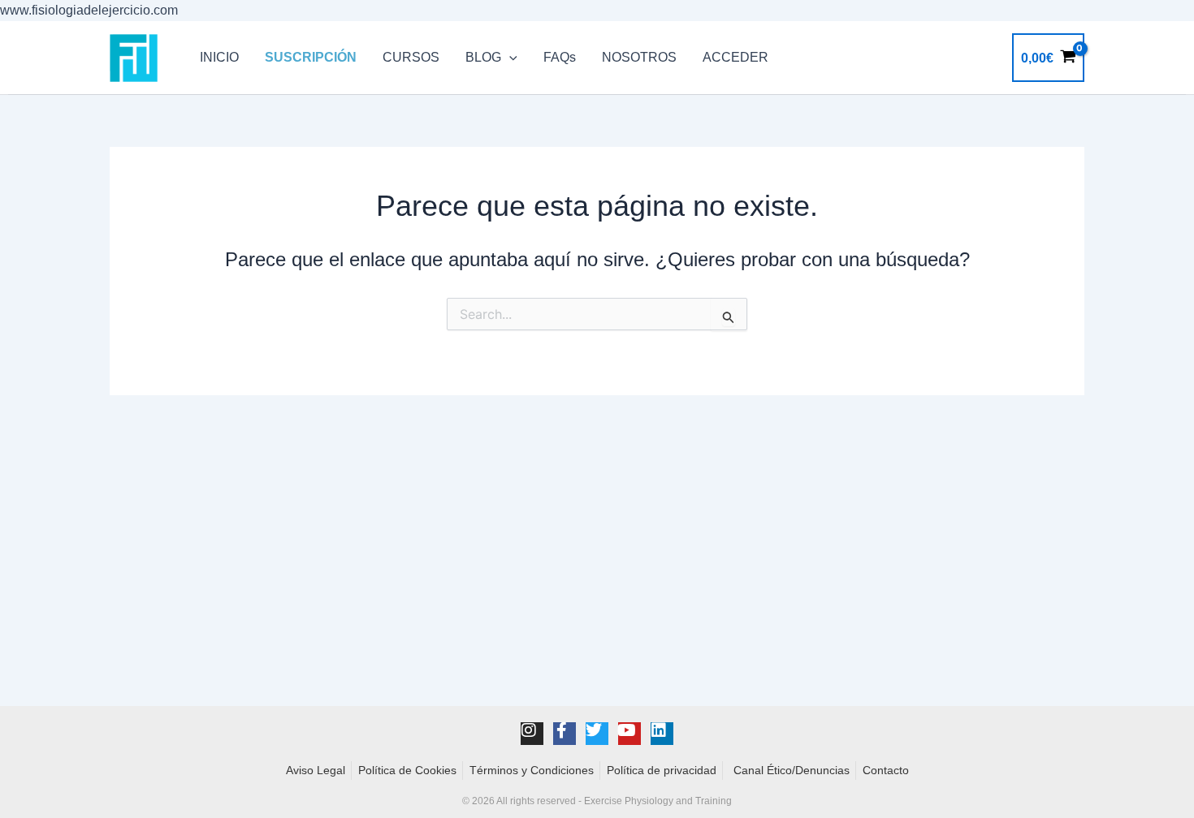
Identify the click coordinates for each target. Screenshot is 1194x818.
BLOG (483, 57)
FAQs (559, 57)
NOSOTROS (639, 57)
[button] (509, 57)
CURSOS (411, 57)
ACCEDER (735, 57)
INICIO (219, 57)
